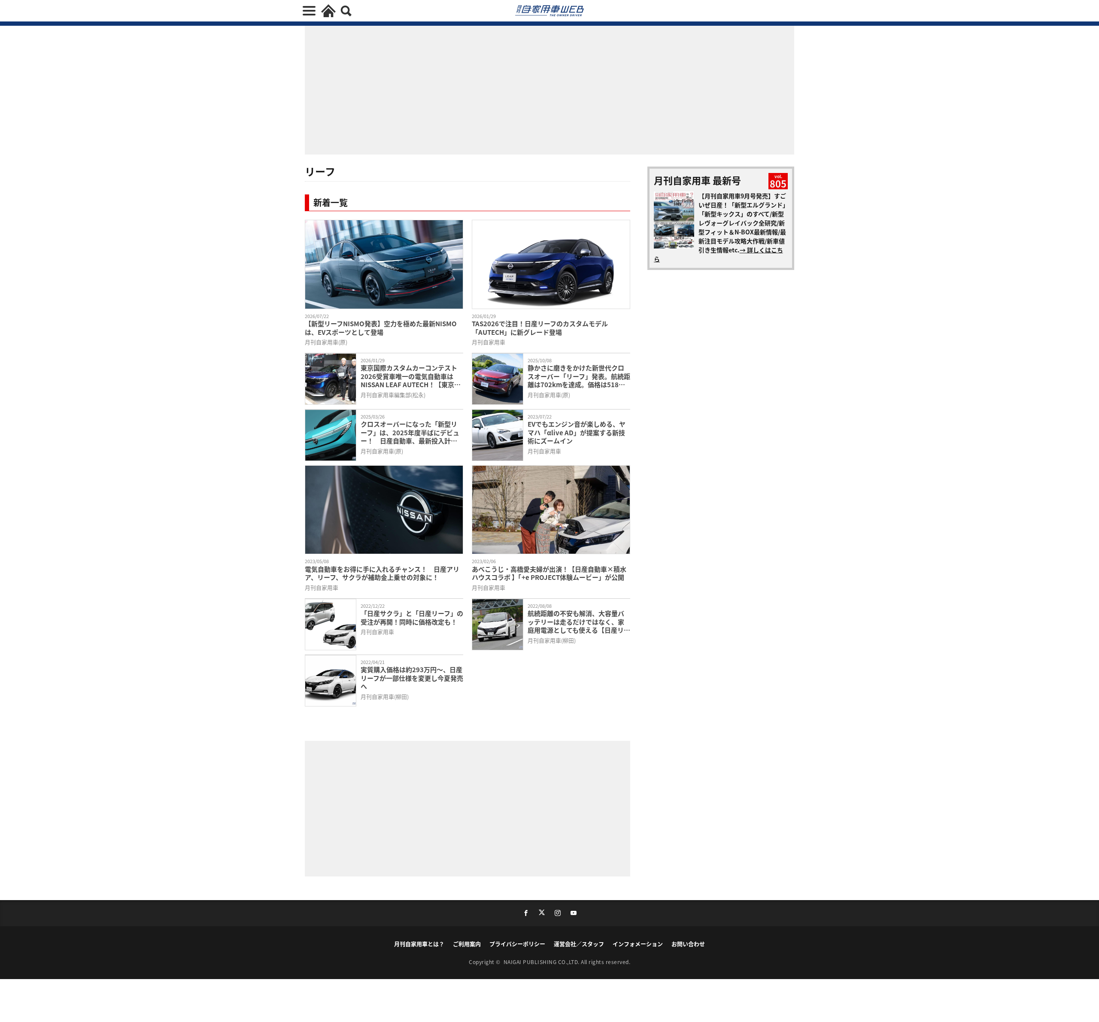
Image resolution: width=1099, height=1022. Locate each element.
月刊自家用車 (488, 342)
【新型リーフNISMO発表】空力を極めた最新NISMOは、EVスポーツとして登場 (381, 327)
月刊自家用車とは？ (419, 944)
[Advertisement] (394, 807)
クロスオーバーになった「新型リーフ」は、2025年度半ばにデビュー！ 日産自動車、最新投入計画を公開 (410, 432)
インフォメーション (638, 944)
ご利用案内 (467, 944)
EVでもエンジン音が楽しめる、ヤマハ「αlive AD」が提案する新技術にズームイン (576, 432)
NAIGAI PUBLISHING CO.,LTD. (542, 961)
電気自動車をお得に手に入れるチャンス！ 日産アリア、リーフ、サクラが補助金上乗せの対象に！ (382, 573)
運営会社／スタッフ (579, 944)
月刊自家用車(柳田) (552, 640)
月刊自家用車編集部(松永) (393, 395)
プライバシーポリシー (517, 944)
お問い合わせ (688, 944)
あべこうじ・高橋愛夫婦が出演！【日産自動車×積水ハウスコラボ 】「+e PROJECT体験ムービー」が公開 (549, 573)
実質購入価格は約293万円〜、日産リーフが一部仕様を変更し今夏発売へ (412, 678)
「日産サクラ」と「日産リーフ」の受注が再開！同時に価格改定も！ (412, 617)
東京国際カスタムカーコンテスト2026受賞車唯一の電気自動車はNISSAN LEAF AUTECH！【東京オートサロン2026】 (411, 376)
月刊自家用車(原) (326, 342)
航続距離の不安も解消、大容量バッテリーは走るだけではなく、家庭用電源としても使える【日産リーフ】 (579, 621)
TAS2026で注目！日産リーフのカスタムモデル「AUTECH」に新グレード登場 (540, 327)
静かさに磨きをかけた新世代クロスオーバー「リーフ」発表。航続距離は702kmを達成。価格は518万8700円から (579, 376)
